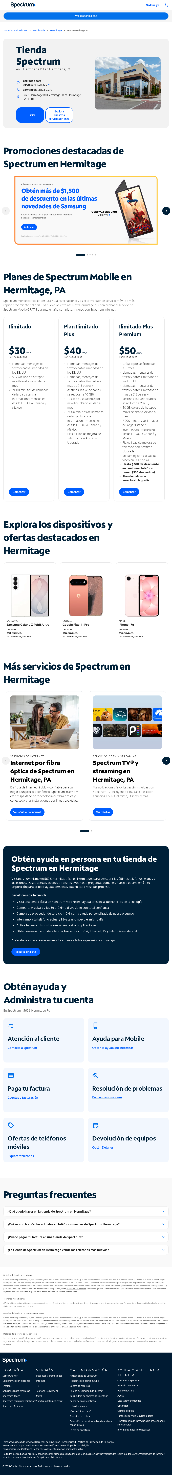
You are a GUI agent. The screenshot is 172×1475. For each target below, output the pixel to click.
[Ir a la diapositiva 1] (80, 255)
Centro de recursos (80, 1385)
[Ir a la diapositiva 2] (87, 255)
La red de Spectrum (80, 1430)
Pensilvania (38, 30)
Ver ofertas (103, 812)
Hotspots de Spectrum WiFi (84, 1380)
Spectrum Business (13, 1406)
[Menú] (6, 5)
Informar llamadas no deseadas (133, 1429)
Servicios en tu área (80, 1416)
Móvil (39, 1396)
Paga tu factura (125, 1390)
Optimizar (122, 1405)
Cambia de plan (125, 1410)
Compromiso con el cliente (16, 1380)
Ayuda (120, 1395)
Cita (30, 115)
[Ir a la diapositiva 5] (95, 255)
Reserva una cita (25, 951)
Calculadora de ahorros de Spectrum (89, 1396)
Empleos (7, 1385)
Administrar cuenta (127, 1385)
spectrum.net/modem (76, 1288)
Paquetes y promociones (49, 1375)
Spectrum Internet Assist (49, 1401)
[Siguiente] (166, 211)
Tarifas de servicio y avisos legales (135, 1415)
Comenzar (19, 492)
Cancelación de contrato (83, 1401)
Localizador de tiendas (129, 1400)
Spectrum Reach (11, 1396)
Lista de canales (78, 1406)
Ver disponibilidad (86, 16)
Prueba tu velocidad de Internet (86, 1390)
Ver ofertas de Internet (27, 812)
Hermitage (56, 30)
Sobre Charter (10, 1375)
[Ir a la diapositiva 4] (92, 255)
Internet (40, 1380)
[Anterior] (6, 211)
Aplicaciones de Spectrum (83, 1375)
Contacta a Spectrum (128, 1380)
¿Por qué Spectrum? (80, 1411)
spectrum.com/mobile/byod (21, 1306)
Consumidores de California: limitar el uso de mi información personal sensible (43, 1449)
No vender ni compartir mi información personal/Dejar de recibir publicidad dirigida (46, 1445)
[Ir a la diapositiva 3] (90, 255)
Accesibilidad (69, 1442)
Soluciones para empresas (16, 1390)
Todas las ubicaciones (15, 30)
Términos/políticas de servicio (18, 1442)
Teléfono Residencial (47, 1390)
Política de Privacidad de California (95, 1442)
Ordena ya (152, 5)
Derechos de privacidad (47, 1442)
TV (37, 1385)
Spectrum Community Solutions (19, 1401)
